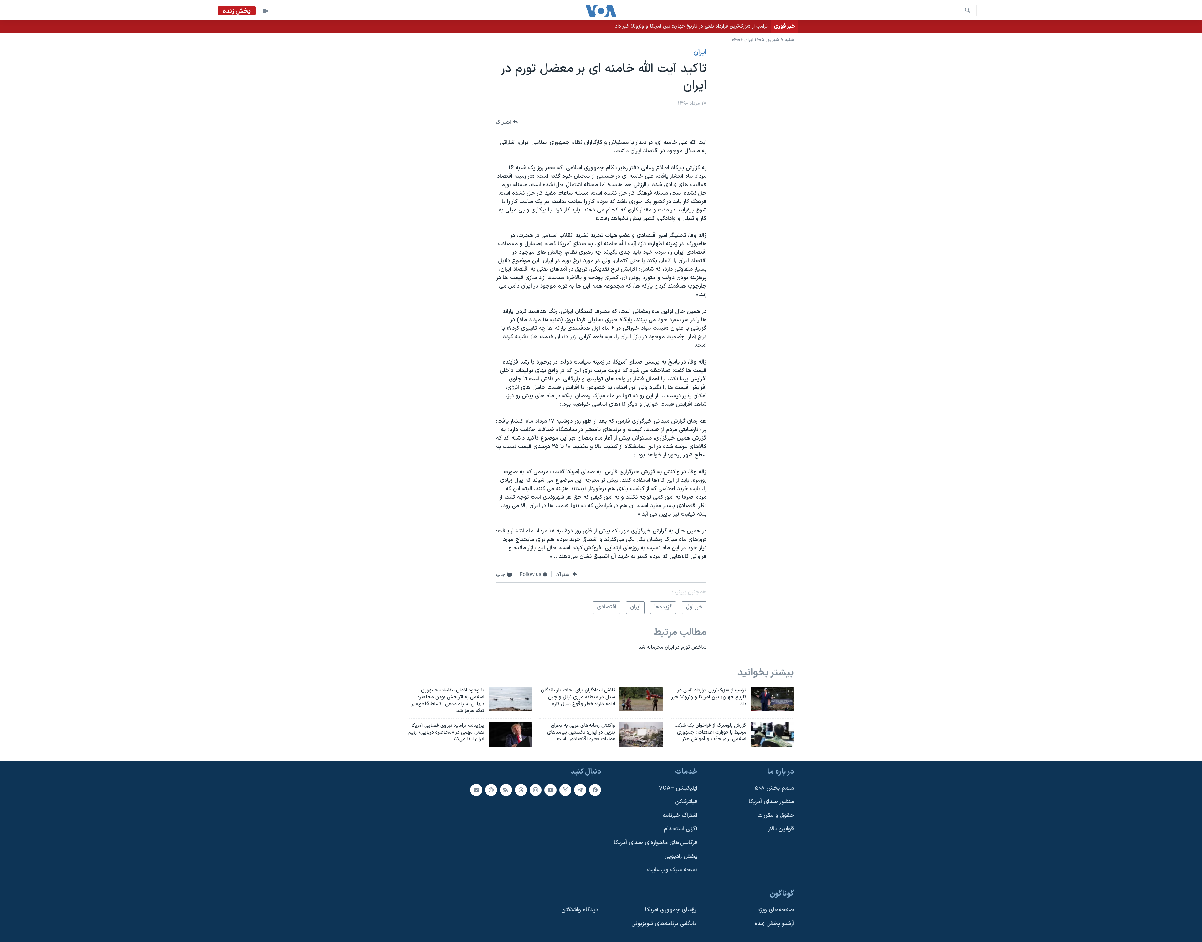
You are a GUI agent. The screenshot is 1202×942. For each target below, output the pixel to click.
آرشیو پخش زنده (774, 923)
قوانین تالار (781, 829)
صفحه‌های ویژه (775, 910)
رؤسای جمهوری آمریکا (670, 910)
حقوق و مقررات (776, 815)
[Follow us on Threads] (521, 790)
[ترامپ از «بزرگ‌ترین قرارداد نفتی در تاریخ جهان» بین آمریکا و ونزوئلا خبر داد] (772, 699)
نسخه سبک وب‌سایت (672, 870)
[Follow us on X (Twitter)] (565, 790)
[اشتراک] (476, 790)
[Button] (507, 122)
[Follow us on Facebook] (595, 790)
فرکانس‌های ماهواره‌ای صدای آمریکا (655, 842)
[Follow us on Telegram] (580, 790)
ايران (699, 53)
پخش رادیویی (681, 856)
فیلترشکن (686, 802)
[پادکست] (491, 790)
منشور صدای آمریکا (771, 802)
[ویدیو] (265, 11)
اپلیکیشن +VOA (678, 788)
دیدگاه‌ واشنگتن (579, 910)
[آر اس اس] (506, 790)
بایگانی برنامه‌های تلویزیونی (663, 923)
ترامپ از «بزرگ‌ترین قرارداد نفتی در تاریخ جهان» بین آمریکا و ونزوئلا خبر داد (691, 26)
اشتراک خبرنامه (680, 815)
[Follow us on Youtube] (550, 790)
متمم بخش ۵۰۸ (774, 788)
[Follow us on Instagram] (536, 790)
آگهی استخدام (680, 829)
